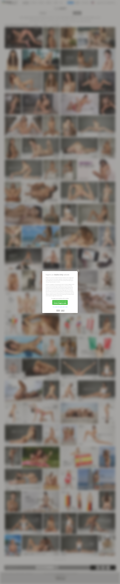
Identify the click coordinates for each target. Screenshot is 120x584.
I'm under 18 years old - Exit (60, 307)
